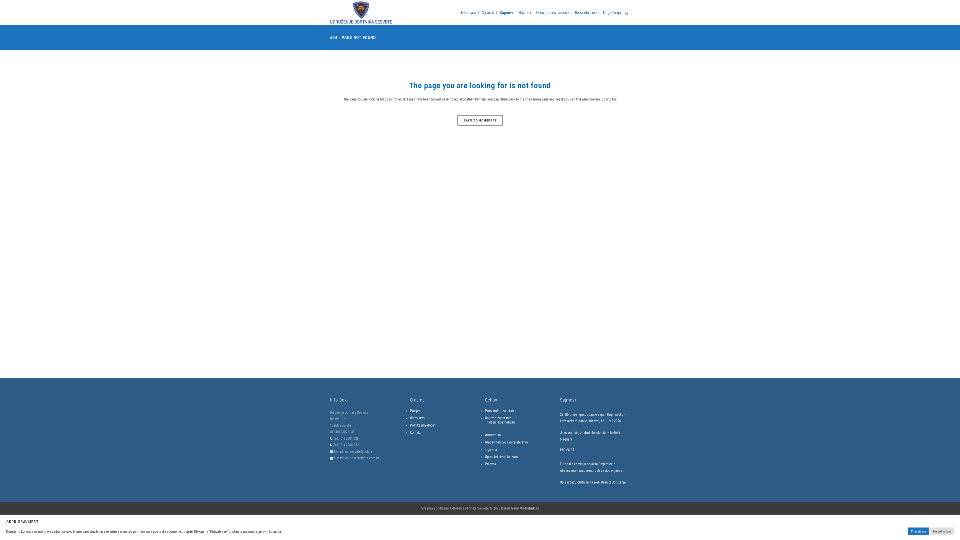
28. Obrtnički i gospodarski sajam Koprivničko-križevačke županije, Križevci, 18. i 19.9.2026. (592, 417)
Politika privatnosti (423, 425)
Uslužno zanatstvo (498, 418)
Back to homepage (480, 120)
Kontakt (415, 432)
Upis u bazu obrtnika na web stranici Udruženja (593, 482)
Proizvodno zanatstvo (500, 410)
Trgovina (491, 449)
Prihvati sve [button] (918, 531)
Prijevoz (490, 464)
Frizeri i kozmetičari (501, 422)
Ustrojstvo (417, 418)
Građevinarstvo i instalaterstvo (506, 442)
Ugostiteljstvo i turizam (501, 456)
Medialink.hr (529, 508)
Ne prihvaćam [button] (942, 531)
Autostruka (493, 435)
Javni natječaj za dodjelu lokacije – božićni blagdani (590, 436)
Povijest (416, 410)
